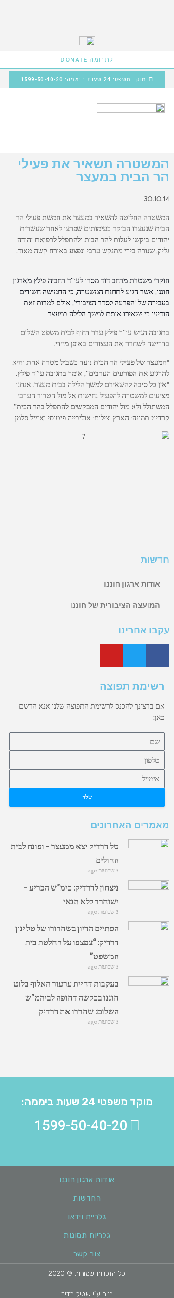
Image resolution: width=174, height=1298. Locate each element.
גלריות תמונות (87, 1235)
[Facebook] (157, 655)
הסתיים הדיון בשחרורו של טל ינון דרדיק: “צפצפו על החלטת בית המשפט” (67, 942)
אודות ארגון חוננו (132, 584)
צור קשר (87, 1253)
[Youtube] (111, 655)
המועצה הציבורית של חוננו (115, 605)
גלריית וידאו (87, 1216)
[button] (18, 114)
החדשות (87, 1198)
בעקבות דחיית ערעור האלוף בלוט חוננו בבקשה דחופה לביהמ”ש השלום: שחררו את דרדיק (66, 997)
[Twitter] (134, 655)
